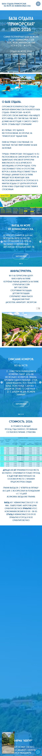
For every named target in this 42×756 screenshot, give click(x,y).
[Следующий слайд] (40, 242)
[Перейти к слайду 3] (22, 414)
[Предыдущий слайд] (1, 242)
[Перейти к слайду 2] (21, 263)
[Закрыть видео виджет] (14, 732)
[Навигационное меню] (38, 3)
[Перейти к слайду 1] (20, 263)
